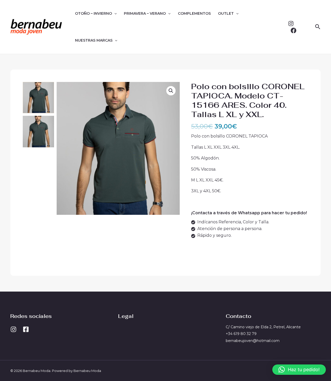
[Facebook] (293, 30)
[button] (318, 27)
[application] (114, 13)
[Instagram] (291, 23)
